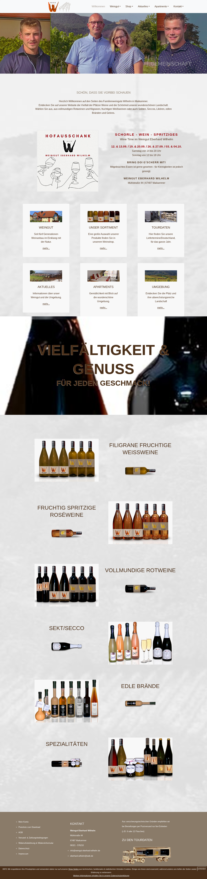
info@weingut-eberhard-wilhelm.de (85, 850)
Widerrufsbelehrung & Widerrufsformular (35, 843)
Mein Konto (23, 822)
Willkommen (99, 6)
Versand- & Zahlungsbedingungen (33, 838)
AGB (20, 832)
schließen (202, 869)
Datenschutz (24, 848)
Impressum (23, 854)
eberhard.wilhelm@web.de (81, 856)
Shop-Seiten (73, 869)
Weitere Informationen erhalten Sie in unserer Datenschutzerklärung (101, 876)
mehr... (46, 248)
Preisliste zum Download (29, 827)
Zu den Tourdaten (137, 840)
